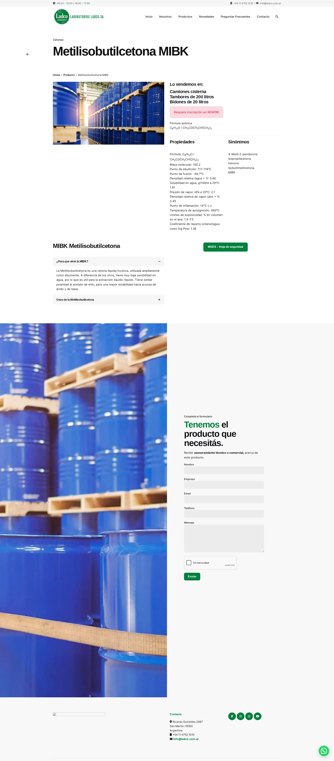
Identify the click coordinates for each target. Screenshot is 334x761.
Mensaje (189, 522)
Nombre (189, 464)
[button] (324, 751)
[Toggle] (159, 261)
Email (187, 493)
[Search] (277, 17)
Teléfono (189, 508)
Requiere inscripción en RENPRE (196, 112)
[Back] (28, 54)
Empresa (189, 479)
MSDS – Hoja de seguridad (225, 246)
